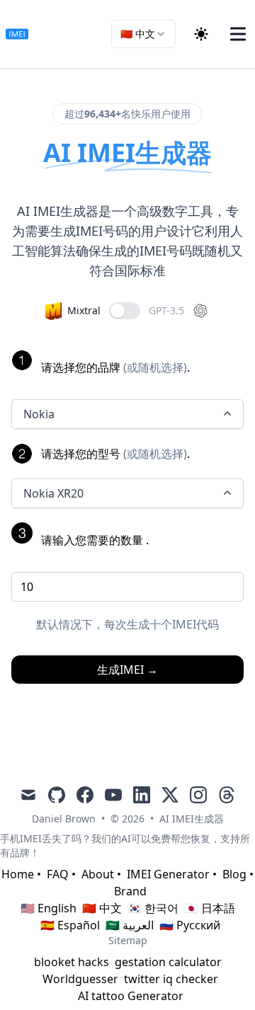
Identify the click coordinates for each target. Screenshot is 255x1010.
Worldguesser (80, 979)
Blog (234, 874)
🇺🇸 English (48, 908)
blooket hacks (71, 962)
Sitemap (127, 940)
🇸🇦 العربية (130, 925)
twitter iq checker (171, 979)
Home (17, 874)
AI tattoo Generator (130, 996)
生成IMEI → (127, 669)
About (97, 874)
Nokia (39, 414)
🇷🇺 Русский (189, 925)
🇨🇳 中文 (102, 908)
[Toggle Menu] (238, 34)
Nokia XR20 (53, 493)
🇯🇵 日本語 (209, 908)
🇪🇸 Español (70, 925)
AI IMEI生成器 (191, 818)
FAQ (58, 874)
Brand (130, 891)
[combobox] (143, 34)
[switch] (124, 310)
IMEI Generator (168, 874)
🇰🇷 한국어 (153, 908)
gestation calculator (168, 962)
